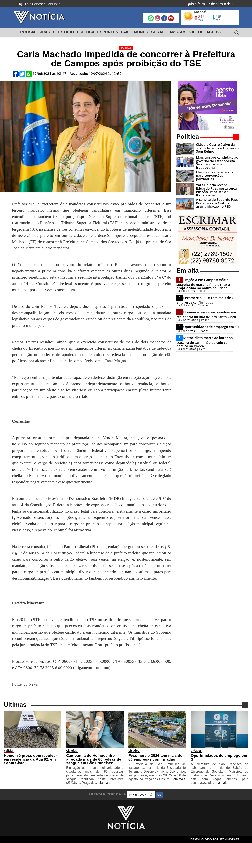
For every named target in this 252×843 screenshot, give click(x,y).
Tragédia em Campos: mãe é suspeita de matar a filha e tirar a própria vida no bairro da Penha (203, 283)
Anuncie (54, 3)
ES (15, 3)
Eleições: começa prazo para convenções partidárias (214, 175)
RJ (20, 3)
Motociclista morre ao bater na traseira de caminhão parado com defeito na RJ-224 (204, 341)
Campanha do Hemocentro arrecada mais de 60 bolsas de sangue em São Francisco (93, 759)
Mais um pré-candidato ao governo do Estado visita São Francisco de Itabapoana (217, 162)
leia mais (104, 782)
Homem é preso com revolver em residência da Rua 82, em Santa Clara (206, 314)
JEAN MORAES (229, 839)
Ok (159, 794)
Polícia (8, 750)
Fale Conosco (35, 3)
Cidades (71, 750)
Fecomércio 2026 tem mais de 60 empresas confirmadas (206, 300)
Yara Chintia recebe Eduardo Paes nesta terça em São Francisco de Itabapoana (216, 190)
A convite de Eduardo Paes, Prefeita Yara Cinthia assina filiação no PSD (217, 203)
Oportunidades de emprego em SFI (211, 326)
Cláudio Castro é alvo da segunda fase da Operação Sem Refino (217, 148)
